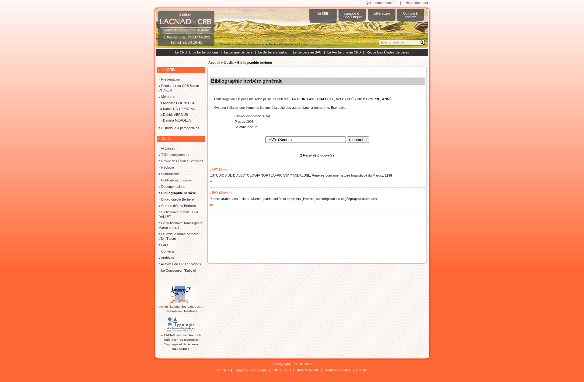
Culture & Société (306, 370)
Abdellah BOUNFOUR (179, 103)
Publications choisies (176, 180)
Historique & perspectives (180, 128)
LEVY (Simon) (221, 169)
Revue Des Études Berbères (388, 52)
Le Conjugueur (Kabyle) (178, 270)
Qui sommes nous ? (380, 3)
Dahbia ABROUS (175, 114)
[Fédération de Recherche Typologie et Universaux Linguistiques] (181, 330)
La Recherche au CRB (344, 52)
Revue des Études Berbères (182, 161)
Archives (167, 258)
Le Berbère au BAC (307, 52)
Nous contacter (416, 3)
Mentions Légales (337, 370)
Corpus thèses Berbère (178, 206)
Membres (168, 96)
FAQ (164, 245)
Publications (170, 174)
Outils (229, 62)
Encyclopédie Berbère (177, 199)
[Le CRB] (323, 18)
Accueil (214, 62)
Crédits (361, 370)
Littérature (280, 370)
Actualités (168, 148)
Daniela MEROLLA (177, 120)
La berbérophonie (205, 52)
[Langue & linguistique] (352, 18)
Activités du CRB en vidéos (181, 264)
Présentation (170, 79)
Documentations (173, 186)
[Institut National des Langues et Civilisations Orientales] (181, 302)
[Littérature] (382, 18)
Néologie (167, 167)
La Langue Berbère (238, 52)
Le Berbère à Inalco (272, 52)
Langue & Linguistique (251, 370)
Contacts (168, 251)
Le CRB (181, 52)
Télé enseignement (175, 155)
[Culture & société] (411, 18)
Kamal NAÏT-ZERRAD (179, 109)
